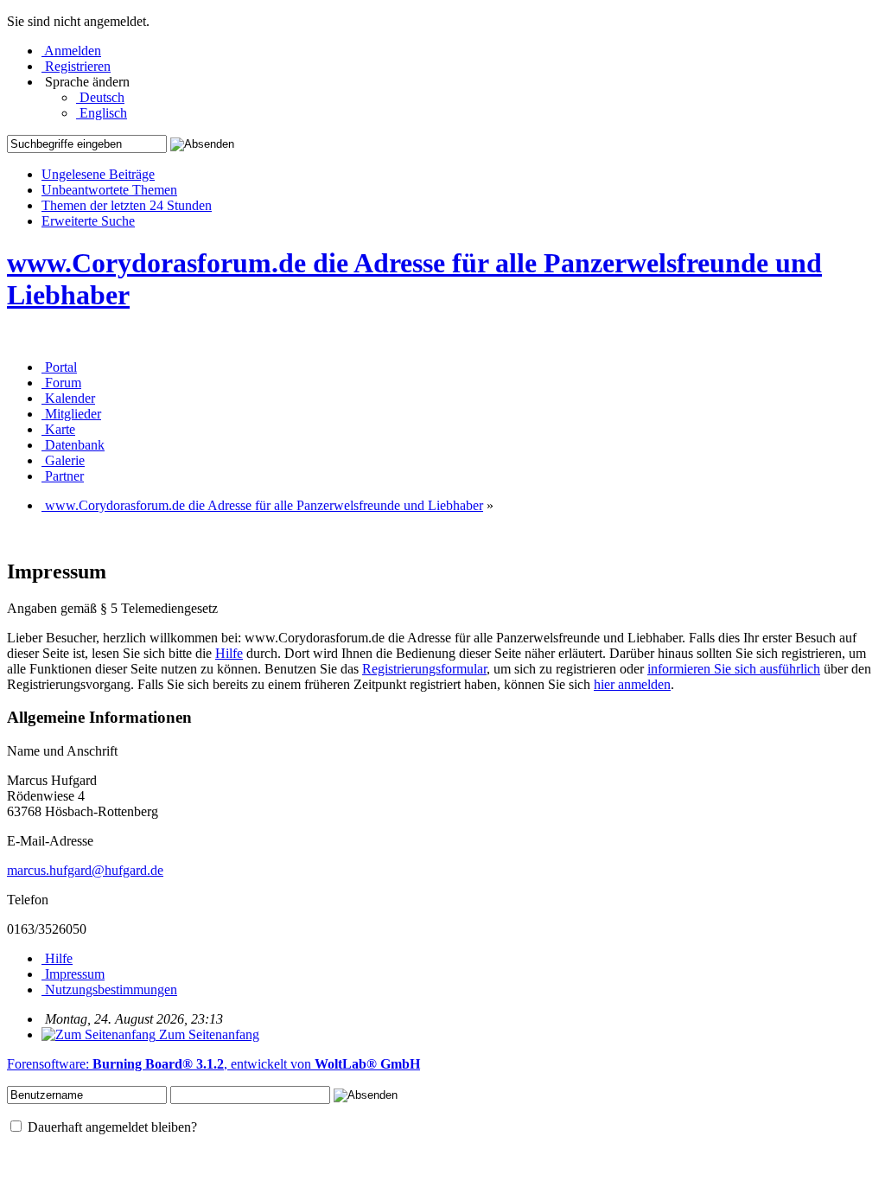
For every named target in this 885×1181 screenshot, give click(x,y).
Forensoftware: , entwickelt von (213, 1064)
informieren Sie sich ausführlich (733, 668)
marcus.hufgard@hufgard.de (85, 870)
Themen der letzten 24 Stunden (126, 205)
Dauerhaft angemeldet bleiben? (110, 1127)
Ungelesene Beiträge (98, 174)
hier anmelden (632, 684)
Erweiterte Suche (88, 221)
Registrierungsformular (424, 668)
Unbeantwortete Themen (109, 189)
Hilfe (229, 653)
